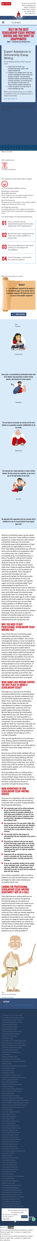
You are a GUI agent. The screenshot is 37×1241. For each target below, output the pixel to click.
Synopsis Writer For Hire (10, 1142)
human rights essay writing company (15, 1103)
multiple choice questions (11, 1052)
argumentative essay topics (11, 1020)
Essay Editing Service (9, 1116)
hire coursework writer (10, 1080)
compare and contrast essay (12, 1015)
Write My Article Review (10, 1137)
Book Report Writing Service (12, 1195)
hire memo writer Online (10, 1121)
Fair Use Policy (18, 1005)
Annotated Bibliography (10, 1188)
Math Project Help (8, 1183)
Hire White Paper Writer (10, 1158)
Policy (11, 1005)
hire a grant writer (8, 1123)
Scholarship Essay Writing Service (13, 1151)
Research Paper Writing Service (12, 1206)
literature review (8, 1070)
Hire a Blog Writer (8, 1119)
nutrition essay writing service (12, 1098)
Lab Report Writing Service (11, 1201)
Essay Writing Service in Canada (13, 1197)
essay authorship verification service (14, 1105)
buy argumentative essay (11, 1034)
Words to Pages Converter (11, 1112)
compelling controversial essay (13, 1018)
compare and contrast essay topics (14, 1041)
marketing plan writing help (12, 1084)
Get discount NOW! (7, 997)
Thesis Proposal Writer (9, 1162)
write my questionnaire (10, 1082)
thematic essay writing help (12, 1047)
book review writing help (11, 1059)
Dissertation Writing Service (11, 1185)
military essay (6, 1064)
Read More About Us (10, 99)
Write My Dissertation (9, 1165)
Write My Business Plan (10, 1167)
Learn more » (6, 1219)
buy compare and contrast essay (13, 1043)
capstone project (8, 1086)
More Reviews (20, 314)
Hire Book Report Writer (10, 1135)
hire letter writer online (10, 1126)
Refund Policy (28, 1005)
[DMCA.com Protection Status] (11, 1227)
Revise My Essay (7, 1174)
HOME (8, 42)
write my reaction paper (10, 1096)
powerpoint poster (8, 1073)
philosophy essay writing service (13, 1107)
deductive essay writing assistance (14, 1045)
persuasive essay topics (10, 1024)
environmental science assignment (14, 1066)
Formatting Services (9, 1172)
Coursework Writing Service (11, 1190)
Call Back (17, 23)
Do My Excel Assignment (10, 1181)
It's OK (24, 1217)
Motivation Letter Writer (10, 1149)
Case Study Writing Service (11, 1139)
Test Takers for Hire (8, 1114)
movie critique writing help (11, 1091)
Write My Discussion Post (10, 1199)
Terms (6, 1005)
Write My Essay (7, 1109)
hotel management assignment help (15, 1100)
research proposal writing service (13, 1077)
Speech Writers (7, 1155)
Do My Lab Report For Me (11, 1132)
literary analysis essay (9, 1057)
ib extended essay (8, 1068)
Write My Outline (8, 1153)
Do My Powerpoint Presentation (13, 1176)
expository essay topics (10, 1050)
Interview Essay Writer (9, 1146)
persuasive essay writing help (12, 1022)
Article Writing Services (10, 1169)
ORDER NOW (8, 4)
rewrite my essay (8, 1093)
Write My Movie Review (10, 1144)
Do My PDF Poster (8, 1178)
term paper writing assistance (12, 1089)
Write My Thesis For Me (10, 1130)
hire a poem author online (11, 1128)
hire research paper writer (11, 1075)
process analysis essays (10, 1027)
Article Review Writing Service (12, 1192)
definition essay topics (10, 1036)
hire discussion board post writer (13, 1061)
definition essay (7, 1038)
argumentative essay (9, 1029)
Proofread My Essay (8, 1160)
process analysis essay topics (12, 1031)
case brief (5, 1054)
